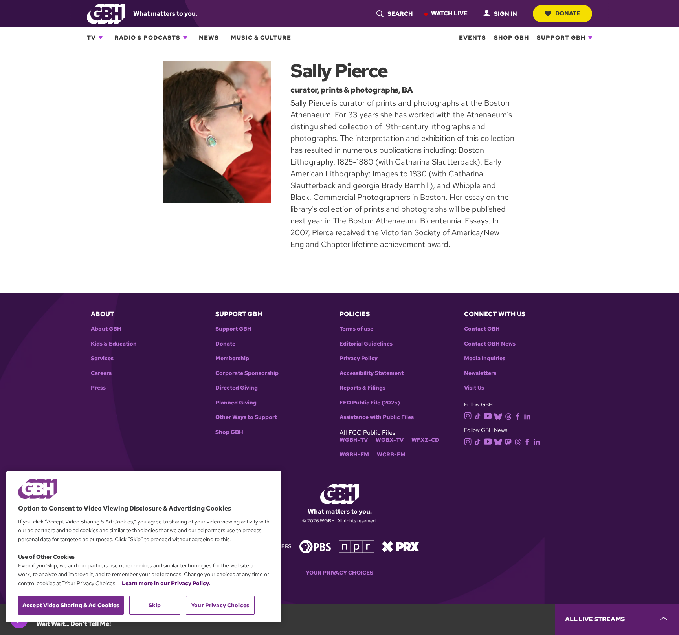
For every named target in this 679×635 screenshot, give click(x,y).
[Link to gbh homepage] (106, 13)
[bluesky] (498, 416)
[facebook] (517, 416)
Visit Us (474, 387)
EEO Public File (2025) (370, 402)
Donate (567, 13)
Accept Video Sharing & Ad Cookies (70, 605)
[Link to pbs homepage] (315, 546)
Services (102, 358)
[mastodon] (508, 441)
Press (98, 387)
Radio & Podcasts (147, 38)
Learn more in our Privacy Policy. (166, 583)
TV (91, 38)
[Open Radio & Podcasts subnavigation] (185, 38)
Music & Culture (261, 38)
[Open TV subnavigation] (101, 38)
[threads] (508, 416)
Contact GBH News (490, 343)
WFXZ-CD (425, 440)
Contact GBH (482, 329)
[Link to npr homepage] (356, 546)
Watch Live (449, 13)
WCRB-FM (391, 454)
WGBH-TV (354, 440)
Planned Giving (236, 402)
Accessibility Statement (372, 373)
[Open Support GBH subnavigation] (590, 38)
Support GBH (561, 38)
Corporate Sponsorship (247, 373)
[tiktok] (477, 416)
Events (472, 38)
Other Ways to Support (246, 417)
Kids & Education (114, 343)
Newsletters (480, 373)
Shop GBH (511, 38)
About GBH (106, 329)
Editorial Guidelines (366, 343)
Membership (232, 358)
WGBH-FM (354, 454)
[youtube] (488, 415)
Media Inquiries (484, 358)
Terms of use (356, 329)
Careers (101, 373)
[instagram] (468, 415)
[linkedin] (527, 416)
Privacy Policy (359, 358)
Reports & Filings (362, 387)
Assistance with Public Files (377, 417)
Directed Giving (236, 387)
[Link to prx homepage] (400, 546)
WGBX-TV (390, 440)
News (209, 38)
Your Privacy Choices (339, 572)
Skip (155, 605)
